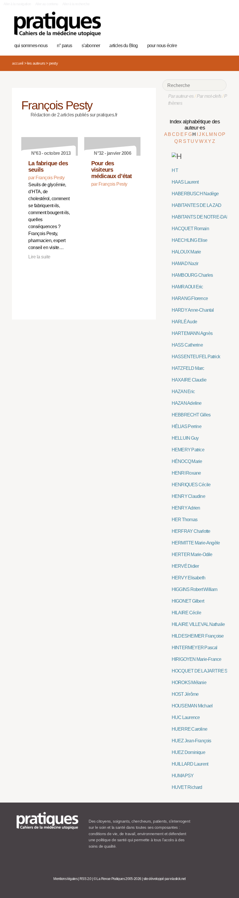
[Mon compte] (210, 45)
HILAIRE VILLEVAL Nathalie (198, 624)
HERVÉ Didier (185, 566)
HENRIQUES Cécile (191, 484)
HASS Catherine (187, 344)
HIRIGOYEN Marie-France (197, 659)
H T (175, 170)
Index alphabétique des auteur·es (195, 125)
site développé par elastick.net (164, 879)
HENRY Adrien (186, 507)
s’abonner (91, 45)
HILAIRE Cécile (186, 612)
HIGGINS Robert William (194, 589)
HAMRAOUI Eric (187, 286)
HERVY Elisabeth (188, 577)
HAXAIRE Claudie (189, 379)
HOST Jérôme (185, 694)
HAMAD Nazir (185, 263)
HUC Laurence (186, 717)
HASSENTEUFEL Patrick (196, 356)
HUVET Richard (187, 787)
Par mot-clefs (209, 96)
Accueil (17, 63)
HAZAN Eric (183, 391)
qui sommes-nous (31, 45)
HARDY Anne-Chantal (193, 310)
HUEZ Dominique (188, 752)
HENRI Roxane (186, 473)
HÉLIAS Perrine (186, 426)
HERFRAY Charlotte (191, 531)
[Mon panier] (201, 45)
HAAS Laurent (185, 182)
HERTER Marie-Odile (192, 554)
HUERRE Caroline (189, 729)
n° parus (64, 45)
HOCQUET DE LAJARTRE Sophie (205, 670)
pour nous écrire (162, 45)
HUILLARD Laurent (190, 764)
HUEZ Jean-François (191, 740)
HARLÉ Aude (184, 321)
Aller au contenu (46, 4)
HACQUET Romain (190, 228)
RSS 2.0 (86, 879)
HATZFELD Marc (188, 368)
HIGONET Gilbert (188, 601)
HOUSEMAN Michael (192, 705)
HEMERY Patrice (188, 449)
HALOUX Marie (186, 251)
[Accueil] (57, 24)
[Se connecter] (220, 45)
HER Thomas (184, 519)
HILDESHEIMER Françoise (198, 635)
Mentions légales (65, 879)
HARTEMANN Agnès (192, 333)
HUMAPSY (183, 775)
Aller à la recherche (75, 4)
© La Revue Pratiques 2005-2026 (117, 879)
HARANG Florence (190, 298)
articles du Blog (123, 45)
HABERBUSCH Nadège (195, 193)
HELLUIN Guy (185, 438)
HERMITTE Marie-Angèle (196, 542)
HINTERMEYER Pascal (194, 647)
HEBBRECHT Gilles (191, 414)
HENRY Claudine (188, 496)
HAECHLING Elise (189, 240)
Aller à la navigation (17, 4)
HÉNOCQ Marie (187, 461)
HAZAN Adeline (187, 403)
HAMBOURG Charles (192, 275)
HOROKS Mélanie (189, 682)
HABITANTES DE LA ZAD (197, 205)
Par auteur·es (181, 96)
